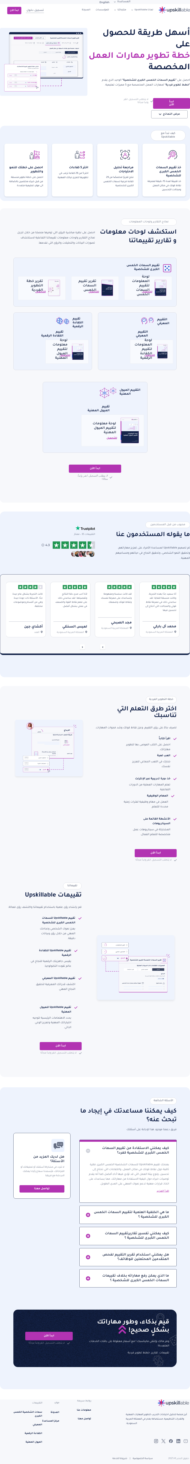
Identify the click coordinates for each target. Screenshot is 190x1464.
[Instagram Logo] (156, 1441)
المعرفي (37, 1425)
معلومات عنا (84, 1410)
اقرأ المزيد (163, 1191)
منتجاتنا (121, 10)
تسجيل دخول (35, 10)
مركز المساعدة (50, 1421)
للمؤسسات (102, 10)
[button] (128, 1150)
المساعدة (123, 1)
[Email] (186, 1441)
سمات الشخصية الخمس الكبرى (27, 1414)
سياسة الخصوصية (143, 1458)
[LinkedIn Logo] (178, 1441)
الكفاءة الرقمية (33, 1433)
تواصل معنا (42, 1188)
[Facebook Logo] (171, 1441)
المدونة (86, 10)
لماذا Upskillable (144, 10)
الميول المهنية (34, 1442)
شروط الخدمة (119, 1458)
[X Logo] (163, 1441)
